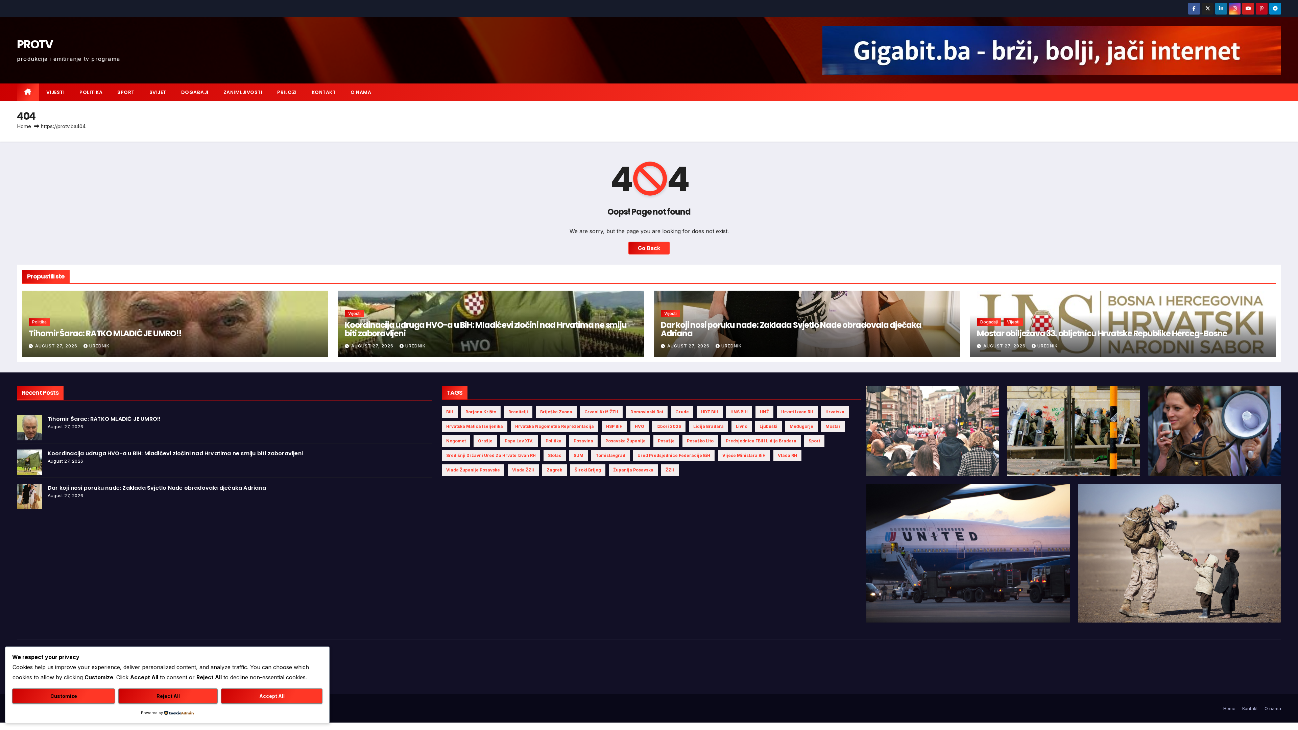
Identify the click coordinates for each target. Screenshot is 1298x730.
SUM (578, 455)
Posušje (666, 440)
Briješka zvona (556, 411)
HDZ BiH (709, 411)
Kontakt (324, 92)
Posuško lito (700, 440)
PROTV (35, 44)
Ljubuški (768, 426)
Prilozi (287, 92)
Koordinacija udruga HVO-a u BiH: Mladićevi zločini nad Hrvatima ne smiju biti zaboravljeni (486, 329)
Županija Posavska (633, 469)
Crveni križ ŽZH (601, 411)
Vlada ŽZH (523, 469)
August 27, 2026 (57, 345)
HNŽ (764, 411)
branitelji (518, 411)
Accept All (272, 696)
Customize (63, 696)
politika (553, 440)
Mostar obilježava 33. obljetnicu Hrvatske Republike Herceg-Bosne (1102, 333)
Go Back (649, 248)
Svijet (157, 92)
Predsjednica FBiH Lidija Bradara (761, 440)
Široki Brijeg (588, 469)
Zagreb (554, 469)
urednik (99, 345)
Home (24, 126)
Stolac (554, 455)
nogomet (456, 440)
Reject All (168, 696)
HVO (639, 426)
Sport (126, 92)
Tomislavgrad (610, 455)
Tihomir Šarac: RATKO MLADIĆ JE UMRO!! (105, 333)
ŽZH (670, 469)
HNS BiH (739, 411)
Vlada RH (787, 455)
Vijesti (55, 92)
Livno (741, 426)
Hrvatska (834, 411)
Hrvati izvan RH (797, 411)
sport (814, 440)
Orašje (485, 440)
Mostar (833, 426)
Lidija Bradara (708, 426)
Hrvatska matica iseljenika (474, 426)
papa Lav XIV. (519, 440)
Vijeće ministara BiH (744, 455)
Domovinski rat (646, 411)
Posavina (583, 440)
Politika (90, 92)
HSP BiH (614, 426)
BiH (449, 411)
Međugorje (801, 426)
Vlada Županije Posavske (473, 469)
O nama (361, 92)
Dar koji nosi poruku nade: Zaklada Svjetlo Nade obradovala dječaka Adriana (791, 329)
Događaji (195, 92)
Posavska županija (625, 440)
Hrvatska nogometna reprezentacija (554, 426)
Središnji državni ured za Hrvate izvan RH (491, 455)
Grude (682, 411)
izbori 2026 (668, 426)
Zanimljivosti (243, 92)
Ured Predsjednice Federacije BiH (674, 455)
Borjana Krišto (480, 411)
